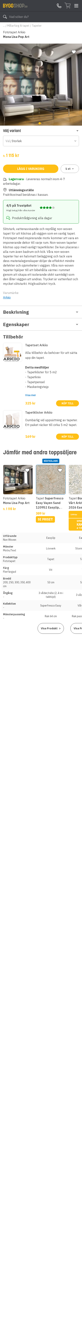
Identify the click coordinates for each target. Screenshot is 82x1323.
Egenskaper (16, 324)
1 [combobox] (68, 168)
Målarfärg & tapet (18, 25)
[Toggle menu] (76, 5)
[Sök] (5, 17)
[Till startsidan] (15, 5)
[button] (41, 131)
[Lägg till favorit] (74, 52)
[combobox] (41, 141)
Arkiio (7, 297)
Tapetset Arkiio (36, 345)
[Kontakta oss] (59, 6)
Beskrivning (16, 312)
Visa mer (30, 395)
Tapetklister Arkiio (38, 412)
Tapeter (37, 25)
